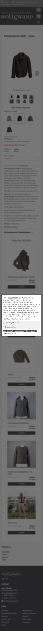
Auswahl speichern (19, 331)
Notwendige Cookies (12, 323)
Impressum (15, 334)
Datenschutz (7, 334)
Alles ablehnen (31, 331)
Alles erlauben (7, 331)
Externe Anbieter (10, 327)
